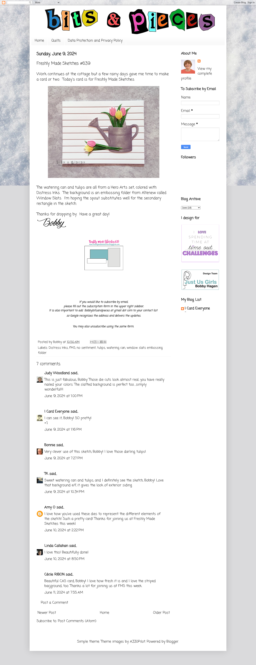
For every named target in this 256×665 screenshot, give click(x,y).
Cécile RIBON (54, 574)
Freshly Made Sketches (114, 79)
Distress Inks (58, 347)
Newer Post (46, 612)
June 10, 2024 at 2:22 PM (64, 530)
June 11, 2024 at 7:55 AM (63, 592)
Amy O (49, 507)
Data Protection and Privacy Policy (95, 40)
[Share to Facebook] (101, 342)
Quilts (56, 40)
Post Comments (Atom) (77, 621)
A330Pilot (137, 641)
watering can (116, 347)
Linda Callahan (56, 545)
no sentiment (86, 347)
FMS (72, 347)
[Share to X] (98, 342)
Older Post (161, 612)
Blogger (172, 641)
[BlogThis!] (95, 342)
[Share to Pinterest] (105, 342)
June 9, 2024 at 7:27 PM (63, 458)
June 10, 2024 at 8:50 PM (64, 559)
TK (46, 473)
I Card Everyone (56, 411)
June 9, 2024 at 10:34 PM (64, 492)
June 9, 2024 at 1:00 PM (63, 396)
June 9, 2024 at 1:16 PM (63, 429)
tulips (101, 347)
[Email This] (91, 342)
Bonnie (49, 445)
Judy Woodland (57, 373)
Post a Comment (54, 602)
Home (39, 40)
